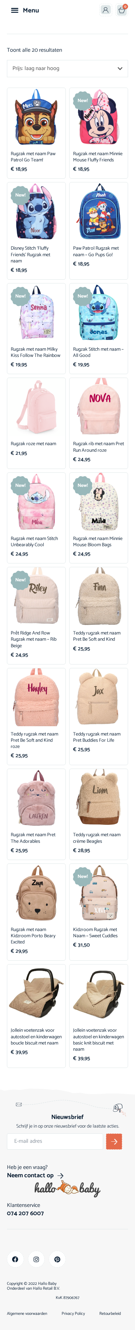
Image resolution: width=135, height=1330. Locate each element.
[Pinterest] (57, 1259)
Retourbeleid (110, 1313)
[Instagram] (36, 1259)
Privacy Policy (73, 1313)
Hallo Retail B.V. (46, 1288)
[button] (15, 10)
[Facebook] (15, 1259)
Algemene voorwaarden (27, 1313)
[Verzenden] (114, 1141)
